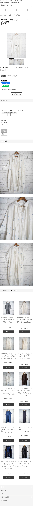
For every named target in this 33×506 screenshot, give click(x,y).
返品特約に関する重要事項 (9, 89)
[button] (11, 61)
